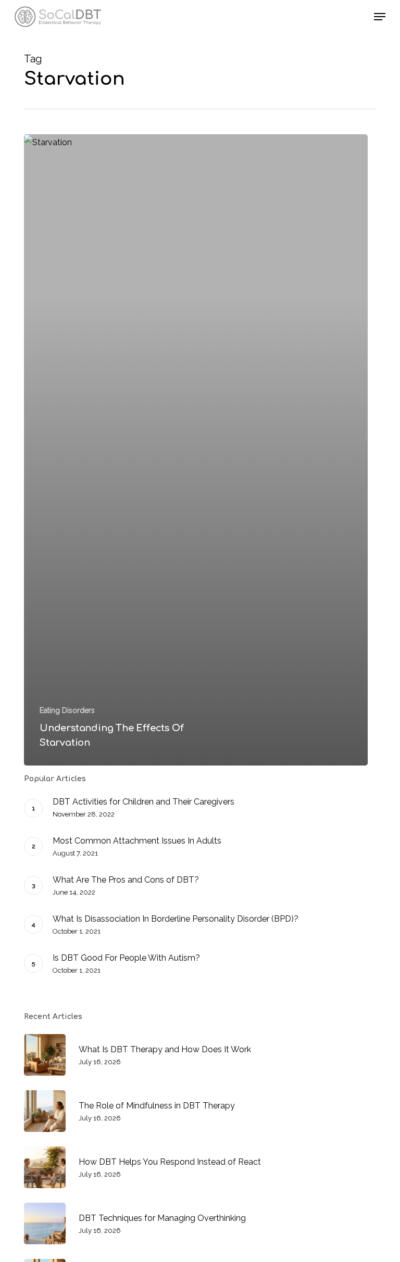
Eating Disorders (67, 710)
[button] (379, 16)
